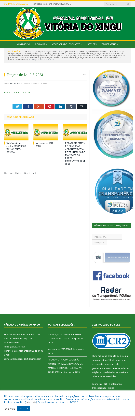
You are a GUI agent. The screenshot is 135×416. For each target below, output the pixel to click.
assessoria (97, 364)
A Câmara (40, 44)
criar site (112, 355)
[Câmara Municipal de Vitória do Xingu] (68, 23)
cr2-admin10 (14, 83)
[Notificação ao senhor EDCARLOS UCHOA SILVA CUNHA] (16, 132)
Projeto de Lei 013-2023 (17, 92)
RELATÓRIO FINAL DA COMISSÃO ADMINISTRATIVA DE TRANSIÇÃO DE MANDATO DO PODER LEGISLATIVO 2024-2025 (75, 153)
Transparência (110, 44)
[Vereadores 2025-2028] (45, 132)
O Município (23, 44)
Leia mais (31, 402)
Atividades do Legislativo (66, 44)
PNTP (105, 383)
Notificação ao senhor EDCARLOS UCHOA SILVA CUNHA (52, 3)
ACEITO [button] (24, 408)
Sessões (92, 44)
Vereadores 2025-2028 (59, 349)
